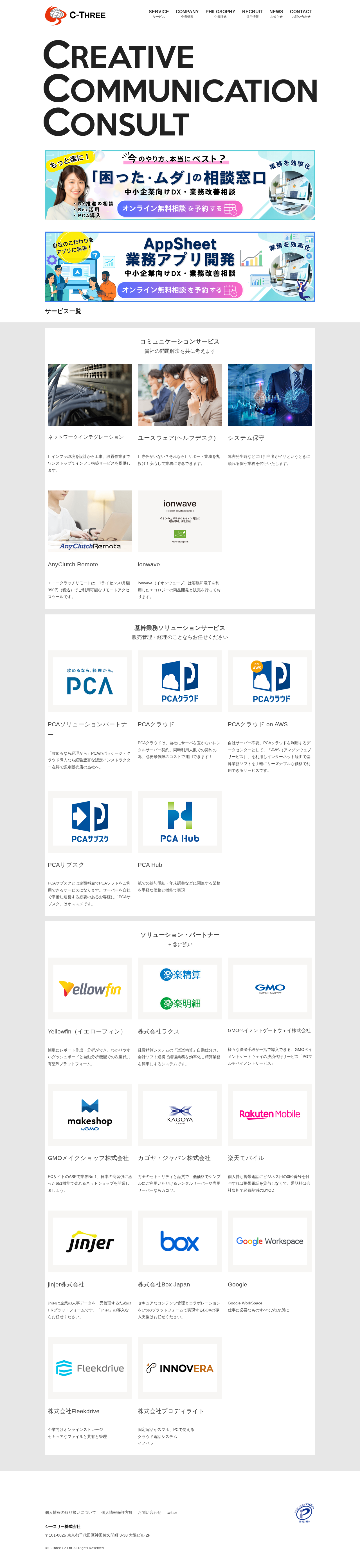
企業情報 (187, 13)
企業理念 (220, 13)
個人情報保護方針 (117, 1512)
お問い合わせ (301, 13)
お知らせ (276, 13)
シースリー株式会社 (62, 29)
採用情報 (252, 13)
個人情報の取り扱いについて (70, 1512)
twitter (171, 1512)
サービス (159, 13)
